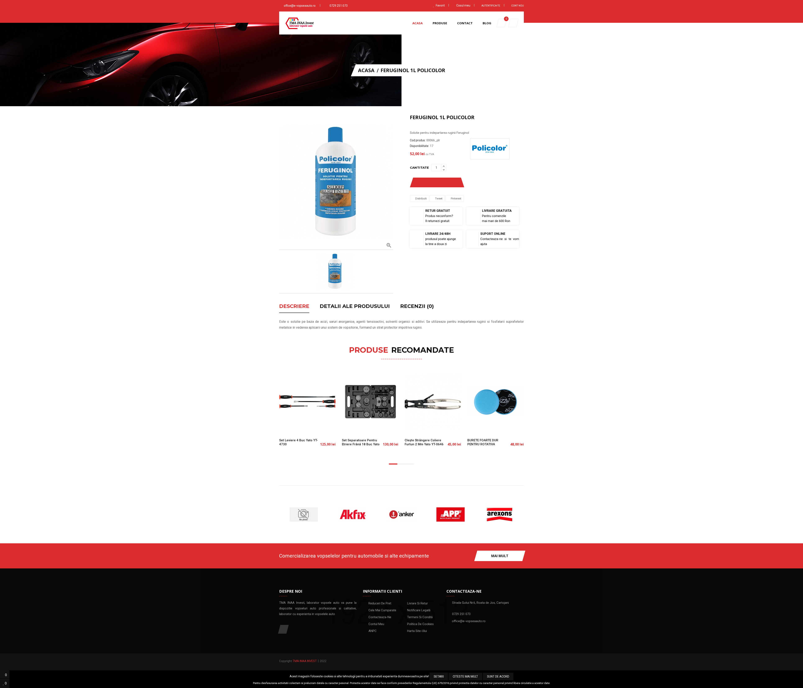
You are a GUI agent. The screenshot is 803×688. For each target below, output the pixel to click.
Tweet (438, 198)
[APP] (401, 514)
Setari (439, 676)
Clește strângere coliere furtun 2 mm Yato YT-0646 (424, 442)
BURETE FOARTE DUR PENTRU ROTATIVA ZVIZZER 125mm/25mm (485, 444)
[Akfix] (303, 514)
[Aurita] (499, 514)
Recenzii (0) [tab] (417, 306)
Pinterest (456, 198)
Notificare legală (418, 610)
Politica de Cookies (420, 624)
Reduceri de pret (379, 603)
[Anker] (352, 514)
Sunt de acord (498, 676)
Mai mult (499, 556)
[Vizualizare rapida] (321, 427)
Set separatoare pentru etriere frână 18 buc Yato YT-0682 (361, 444)
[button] (513, 23)
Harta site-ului (417, 631)
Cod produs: (418, 140)
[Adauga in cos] (293, 427)
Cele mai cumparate (382, 610)
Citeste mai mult (465, 676)
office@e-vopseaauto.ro (300, 5)
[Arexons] (450, 514)
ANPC (372, 631)
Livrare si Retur (417, 603)
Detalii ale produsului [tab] (355, 306)
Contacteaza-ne (379, 617)
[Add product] (452, 182)
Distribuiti (421, 198)
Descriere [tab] (294, 306)
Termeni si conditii (420, 617)
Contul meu (376, 624)
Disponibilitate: (419, 146)
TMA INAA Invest (305, 661)
